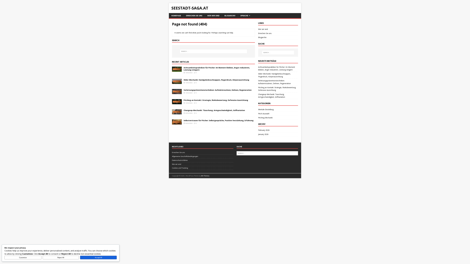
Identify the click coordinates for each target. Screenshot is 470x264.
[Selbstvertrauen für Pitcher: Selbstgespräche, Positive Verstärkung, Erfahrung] (177, 123)
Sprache (244, 15)
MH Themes (205, 176)
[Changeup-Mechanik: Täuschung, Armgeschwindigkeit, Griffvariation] (177, 113)
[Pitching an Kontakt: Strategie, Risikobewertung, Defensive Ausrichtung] (177, 103)
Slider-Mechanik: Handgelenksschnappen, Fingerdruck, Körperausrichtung (216, 80)
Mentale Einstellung (266, 109)
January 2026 (263, 134)
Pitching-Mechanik (265, 117)
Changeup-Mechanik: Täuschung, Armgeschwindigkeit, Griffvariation (214, 110)
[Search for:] (213, 51)
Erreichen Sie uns (194, 15)
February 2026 (264, 130)
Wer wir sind (213, 15)
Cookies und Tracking (180, 168)
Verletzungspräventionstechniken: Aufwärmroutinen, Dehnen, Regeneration (218, 90)
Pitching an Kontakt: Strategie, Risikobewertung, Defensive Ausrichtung (216, 100)
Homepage (176, 15)
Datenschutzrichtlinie (180, 160)
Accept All (98, 257)
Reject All (60, 257)
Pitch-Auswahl (263, 113)
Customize (23, 257)
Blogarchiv (229, 15)
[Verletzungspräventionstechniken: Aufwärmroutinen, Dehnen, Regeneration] (177, 92)
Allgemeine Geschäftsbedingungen (185, 156)
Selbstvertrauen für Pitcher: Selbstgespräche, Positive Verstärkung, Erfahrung (218, 120)
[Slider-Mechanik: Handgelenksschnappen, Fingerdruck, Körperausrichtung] (177, 82)
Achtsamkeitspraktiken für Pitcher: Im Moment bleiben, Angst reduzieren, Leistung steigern (217, 68)
